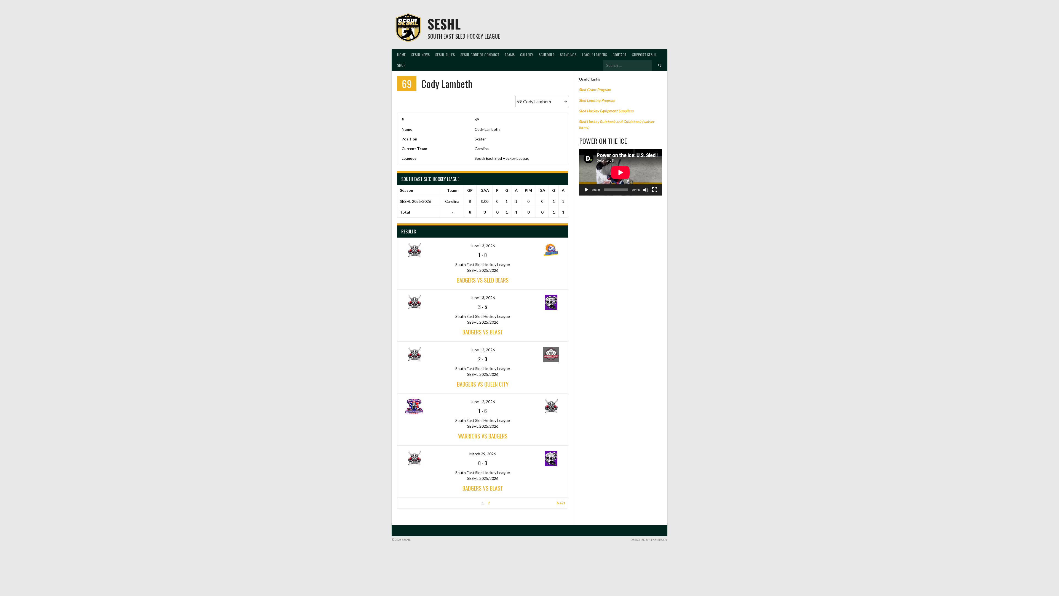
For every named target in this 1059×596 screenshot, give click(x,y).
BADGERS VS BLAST (482, 488)
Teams (510, 54)
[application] (620, 172)
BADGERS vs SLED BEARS (483, 280)
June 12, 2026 (483, 349)
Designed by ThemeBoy (648, 539)
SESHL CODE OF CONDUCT (479, 54)
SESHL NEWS (420, 54)
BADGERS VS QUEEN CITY (483, 384)
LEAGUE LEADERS (594, 54)
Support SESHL (644, 54)
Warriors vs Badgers (482, 436)
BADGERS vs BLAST (482, 332)
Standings (568, 54)
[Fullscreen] (654, 190)
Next (561, 503)
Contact (620, 54)
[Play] (586, 190)
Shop (401, 65)
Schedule (546, 54)
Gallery (526, 54)
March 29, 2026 (482, 453)
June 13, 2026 (483, 245)
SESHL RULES (445, 54)
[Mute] (646, 190)
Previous (407, 503)
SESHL (444, 23)
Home (401, 54)
